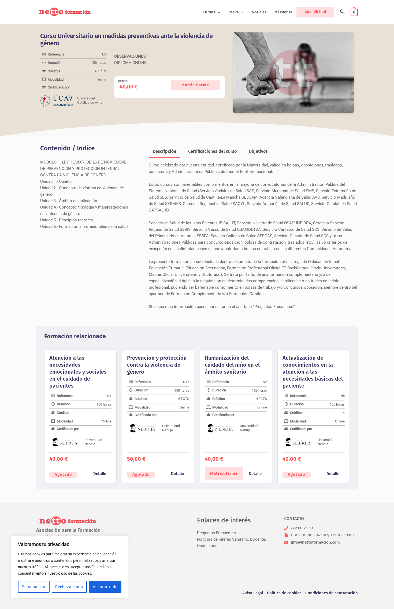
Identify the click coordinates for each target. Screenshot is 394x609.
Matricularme (195, 85)
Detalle (99, 473)
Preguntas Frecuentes (216, 532)
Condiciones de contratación (331, 593)
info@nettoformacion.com (315, 542)
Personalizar (34, 587)
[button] (217, 12)
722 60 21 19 (302, 528)
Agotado (63, 474)
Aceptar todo (105, 587)
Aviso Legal (252, 593)
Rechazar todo (69, 587)
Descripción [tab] (164, 151)
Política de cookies (284, 593)
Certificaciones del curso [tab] (212, 151)
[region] (70, 567)
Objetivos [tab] (258, 151)
